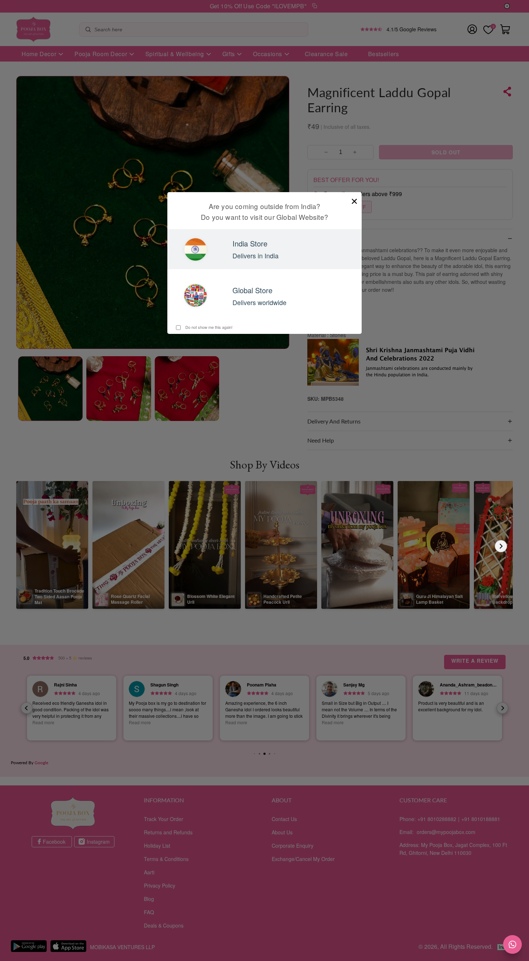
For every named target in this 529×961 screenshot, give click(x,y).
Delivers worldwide (259, 302)
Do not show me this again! (208, 327)
